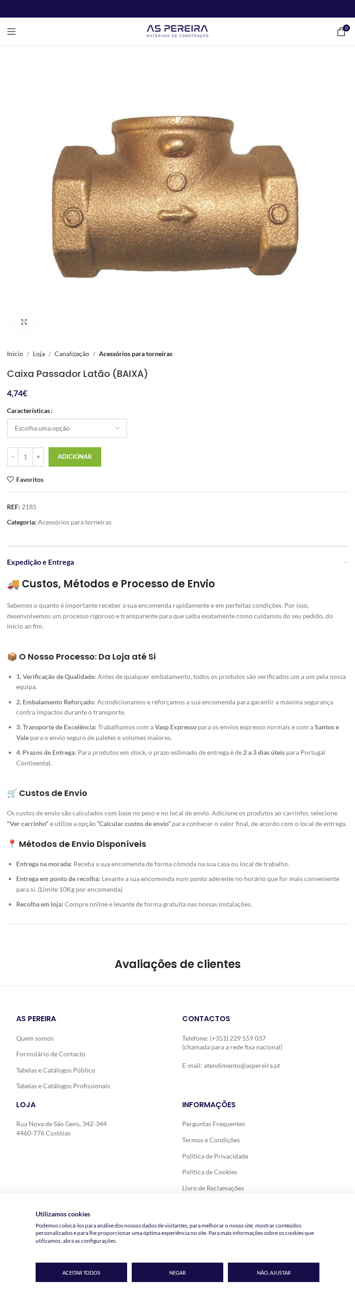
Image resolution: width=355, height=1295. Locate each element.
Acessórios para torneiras (135, 354)
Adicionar (75, 456)
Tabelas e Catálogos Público (55, 1070)
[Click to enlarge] (24, 322)
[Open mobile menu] (11, 31)
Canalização (72, 354)
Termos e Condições (211, 1140)
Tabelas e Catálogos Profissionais (63, 1086)
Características (28, 410)
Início (15, 354)
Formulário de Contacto (51, 1054)
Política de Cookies (209, 1172)
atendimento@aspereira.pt (242, 1065)
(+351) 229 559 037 (238, 1038)
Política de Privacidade (215, 1156)
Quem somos (35, 1038)
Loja (39, 354)
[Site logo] (177, 31)
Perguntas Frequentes (213, 1124)
